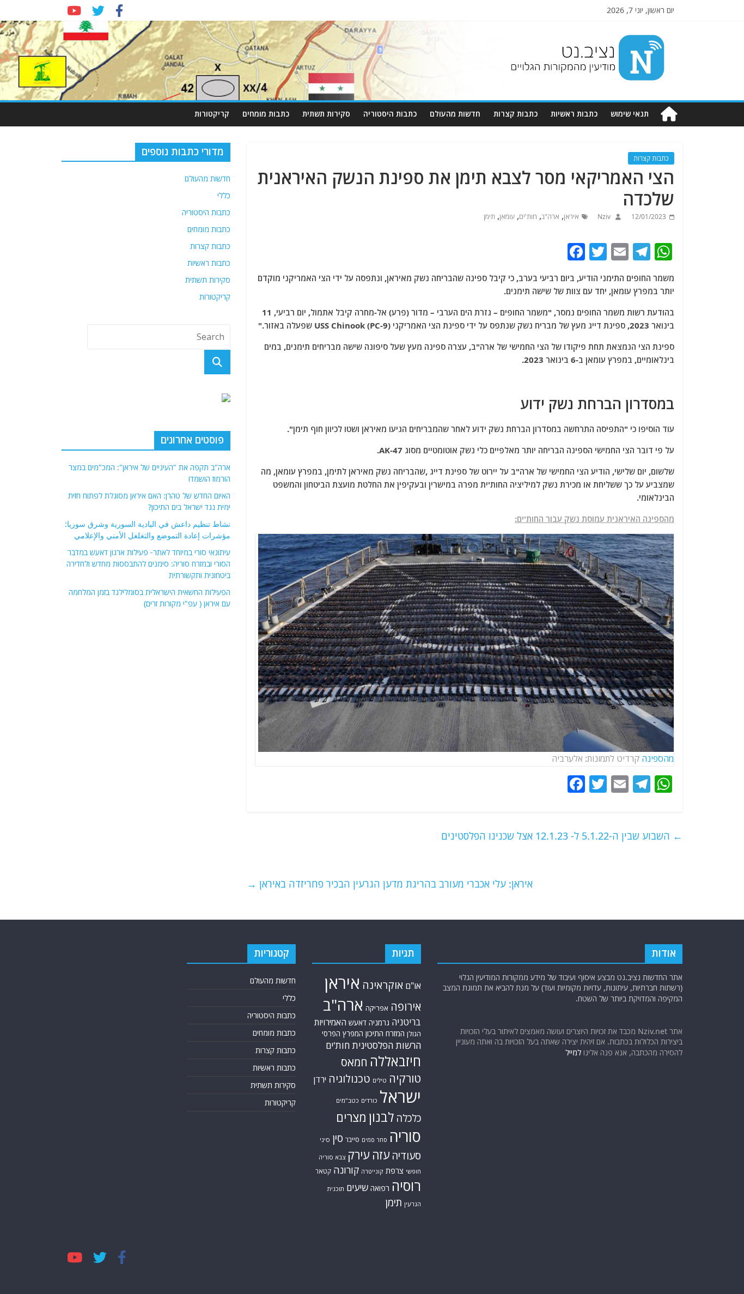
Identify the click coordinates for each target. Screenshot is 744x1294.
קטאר (323, 1171)
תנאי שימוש (630, 113)
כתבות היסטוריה (390, 113)
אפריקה (376, 1008)
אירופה (406, 1006)
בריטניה (406, 1022)
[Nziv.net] (668, 114)
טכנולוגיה (349, 1078)
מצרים (351, 1117)
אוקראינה (382, 984)
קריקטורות (211, 113)
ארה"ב (550, 216)
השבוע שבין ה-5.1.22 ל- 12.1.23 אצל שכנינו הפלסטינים (561, 835)
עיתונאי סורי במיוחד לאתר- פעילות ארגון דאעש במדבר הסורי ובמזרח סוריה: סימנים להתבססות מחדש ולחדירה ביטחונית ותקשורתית (148, 563)
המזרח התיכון (385, 1033)
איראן (571, 216)
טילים (380, 1080)
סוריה (405, 1136)
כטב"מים (347, 1100)
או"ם (413, 986)
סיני (325, 1139)
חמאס (354, 1062)
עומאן (507, 216)
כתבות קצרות (515, 113)
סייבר (352, 1139)
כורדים (369, 1100)
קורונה (346, 1169)
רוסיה (406, 1185)
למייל (573, 1052)
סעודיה (406, 1156)
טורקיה (405, 1078)
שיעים (357, 1187)
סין (337, 1138)
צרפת (395, 1170)
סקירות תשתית (326, 113)
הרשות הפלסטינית (386, 1045)
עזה (380, 1155)
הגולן (414, 1033)
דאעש (358, 1022)
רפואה (379, 1188)
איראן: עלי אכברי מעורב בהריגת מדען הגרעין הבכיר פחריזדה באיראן (390, 883)
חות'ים (528, 216)
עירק (358, 1155)
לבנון (381, 1117)
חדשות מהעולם (455, 113)
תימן (489, 216)
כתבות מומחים (265, 113)
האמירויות (330, 1022)
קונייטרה (372, 1171)
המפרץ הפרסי (342, 1033)
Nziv (603, 216)
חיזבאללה (395, 1061)
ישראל (400, 1097)
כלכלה (408, 1118)
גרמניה (379, 1022)
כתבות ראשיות (574, 113)
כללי (223, 195)
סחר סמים (374, 1140)
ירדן (320, 1079)
